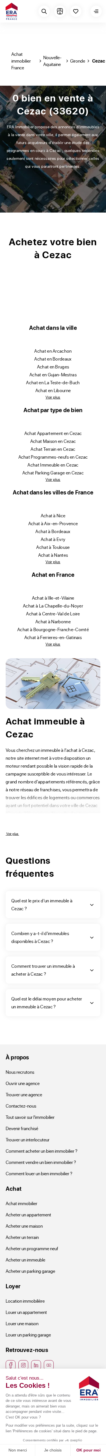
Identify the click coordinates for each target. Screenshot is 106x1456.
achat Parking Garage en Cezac (53, 473)
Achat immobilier (21, 1203)
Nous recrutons (20, 1072)
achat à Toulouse (53, 547)
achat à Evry (53, 539)
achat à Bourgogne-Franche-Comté (53, 629)
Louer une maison (22, 1323)
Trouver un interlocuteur (27, 1140)
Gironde (77, 61)
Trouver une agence (24, 1094)
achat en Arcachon (53, 351)
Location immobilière (25, 1301)
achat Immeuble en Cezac (52, 465)
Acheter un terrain (22, 1237)
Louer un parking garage (28, 1335)
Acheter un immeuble (25, 1260)
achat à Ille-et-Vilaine (53, 598)
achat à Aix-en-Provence (53, 523)
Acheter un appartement (28, 1215)
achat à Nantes (53, 555)
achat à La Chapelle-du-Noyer (53, 606)
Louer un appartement (26, 1312)
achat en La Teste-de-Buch (53, 382)
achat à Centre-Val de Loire (53, 614)
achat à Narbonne (53, 621)
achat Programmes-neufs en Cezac (53, 457)
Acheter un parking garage (30, 1271)
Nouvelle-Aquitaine (52, 60)
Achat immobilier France (21, 60)
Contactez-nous (21, 1106)
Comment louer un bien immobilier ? (39, 1173)
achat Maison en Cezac (53, 441)
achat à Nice (53, 515)
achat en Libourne (53, 390)
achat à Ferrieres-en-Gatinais (53, 637)
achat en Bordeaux (53, 359)
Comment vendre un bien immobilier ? (41, 1162)
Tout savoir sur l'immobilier (30, 1117)
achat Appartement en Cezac (53, 433)
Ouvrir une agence (23, 1083)
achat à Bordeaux (52, 531)
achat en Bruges (53, 367)
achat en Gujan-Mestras (53, 374)
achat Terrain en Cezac (53, 449)
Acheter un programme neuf (32, 1248)
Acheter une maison (24, 1226)
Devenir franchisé (22, 1128)
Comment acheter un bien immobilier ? (41, 1151)
